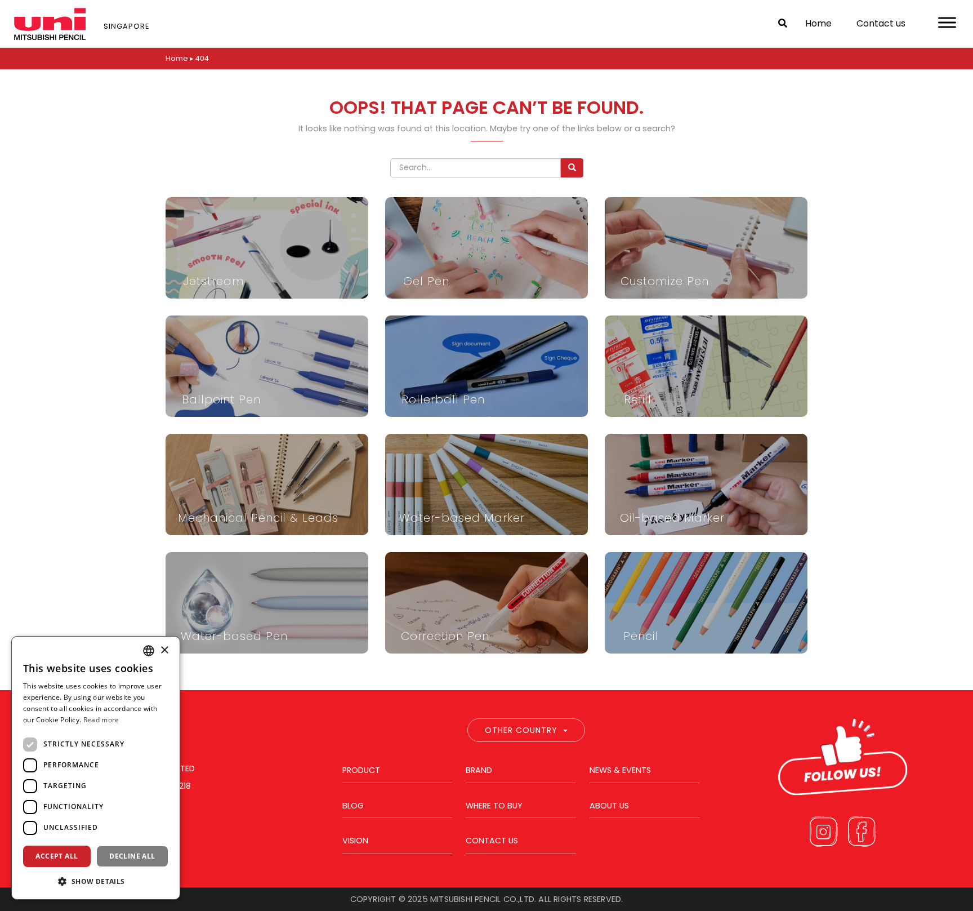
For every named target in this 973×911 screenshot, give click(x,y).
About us (609, 805)
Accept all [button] (56, 856)
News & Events (620, 770)
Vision (355, 840)
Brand (479, 770)
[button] (95, 881)
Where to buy (494, 805)
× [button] (164, 650)
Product (361, 770)
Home (818, 23)
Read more (101, 720)
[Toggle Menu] (947, 22)
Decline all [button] (132, 856)
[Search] (572, 167)
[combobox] (148, 650)
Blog (353, 805)
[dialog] (95, 768)
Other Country (521, 730)
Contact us (880, 23)
